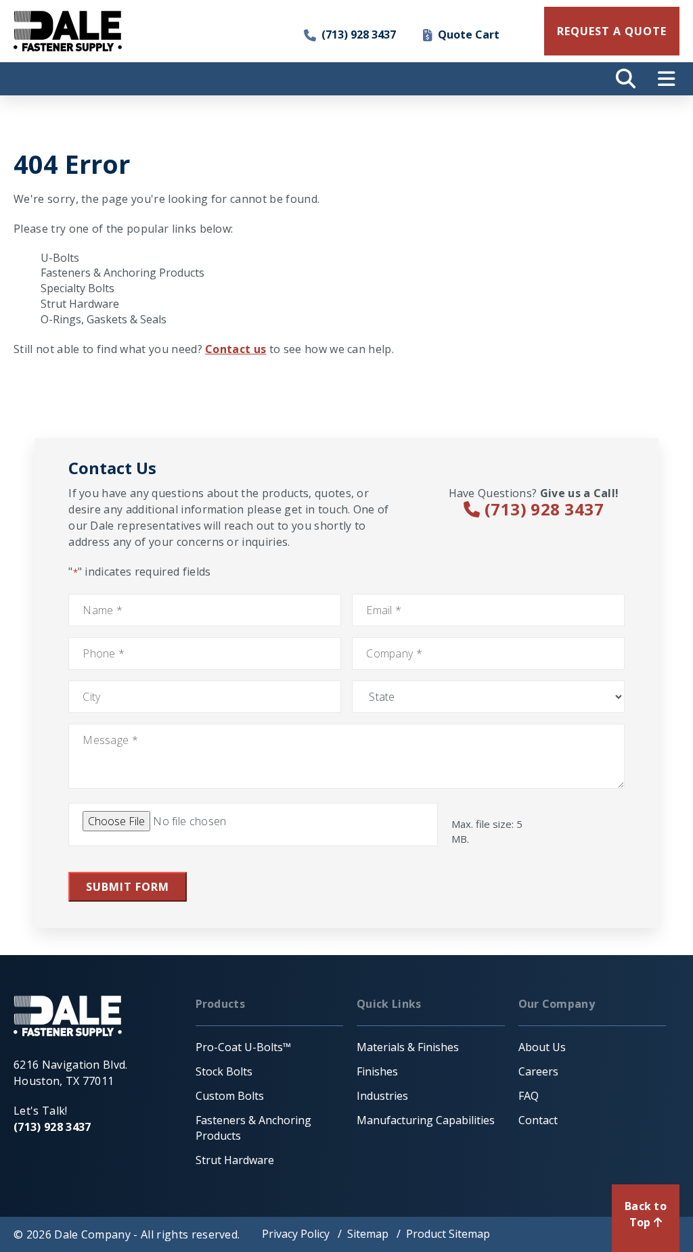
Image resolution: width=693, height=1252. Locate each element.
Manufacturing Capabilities (426, 1120)
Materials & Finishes (408, 1047)
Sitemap (367, 1233)
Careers (538, 1071)
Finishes (377, 1071)
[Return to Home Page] (68, 31)
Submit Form (127, 886)
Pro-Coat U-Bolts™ (243, 1047)
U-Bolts (60, 257)
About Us (542, 1047)
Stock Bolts (224, 1071)
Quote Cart (468, 34)
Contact (538, 1120)
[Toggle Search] (625, 79)
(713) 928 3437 (358, 34)
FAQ (528, 1095)
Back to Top (646, 1214)
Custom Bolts (230, 1095)
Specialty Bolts (77, 288)
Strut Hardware (80, 303)
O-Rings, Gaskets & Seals (103, 319)
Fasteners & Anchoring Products (122, 272)
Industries (382, 1095)
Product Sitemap (448, 1233)
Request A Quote (611, 31)
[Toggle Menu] (665, 79)
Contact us (235, 349)
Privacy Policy (296, 1233)
